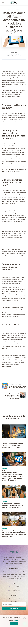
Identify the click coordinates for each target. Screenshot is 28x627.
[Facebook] (8, 55)
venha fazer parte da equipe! (14, 578)
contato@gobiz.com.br (15, 590)
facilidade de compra (15, 144)
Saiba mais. (16, 620)
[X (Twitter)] (12, 55)
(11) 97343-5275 (15, 586)
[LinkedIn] (15, 55)
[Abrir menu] (2, 2)
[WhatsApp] (19, 55)
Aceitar (14, 624)
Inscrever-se (14, 608)
